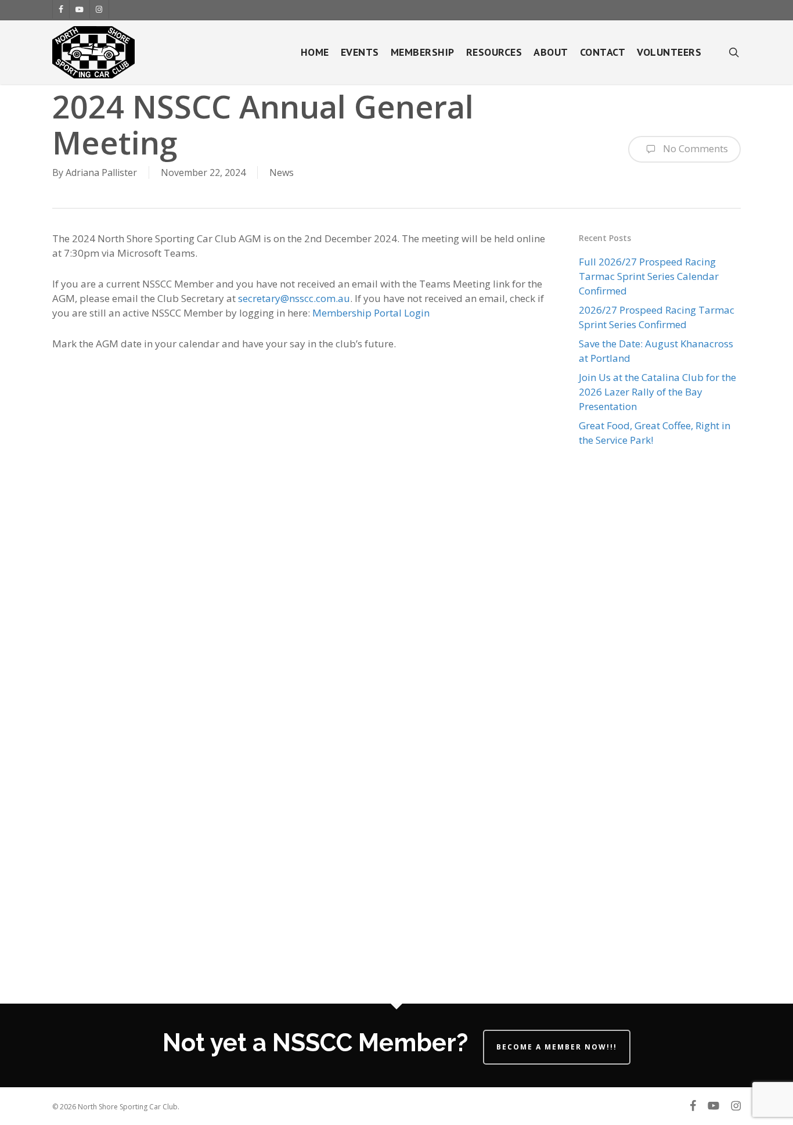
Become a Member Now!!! (556, 1047)
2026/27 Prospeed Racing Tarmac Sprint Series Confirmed (656, 317)
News (281, 172)
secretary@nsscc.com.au (294, 298)
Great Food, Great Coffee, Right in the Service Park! (654, 433)
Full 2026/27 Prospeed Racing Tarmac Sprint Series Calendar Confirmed (649, 276)
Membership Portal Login (371, 312)
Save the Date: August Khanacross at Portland (656, 351)
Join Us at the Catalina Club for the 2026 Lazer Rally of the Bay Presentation (657, 392)
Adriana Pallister (101, 172)
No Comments (694, 148)
